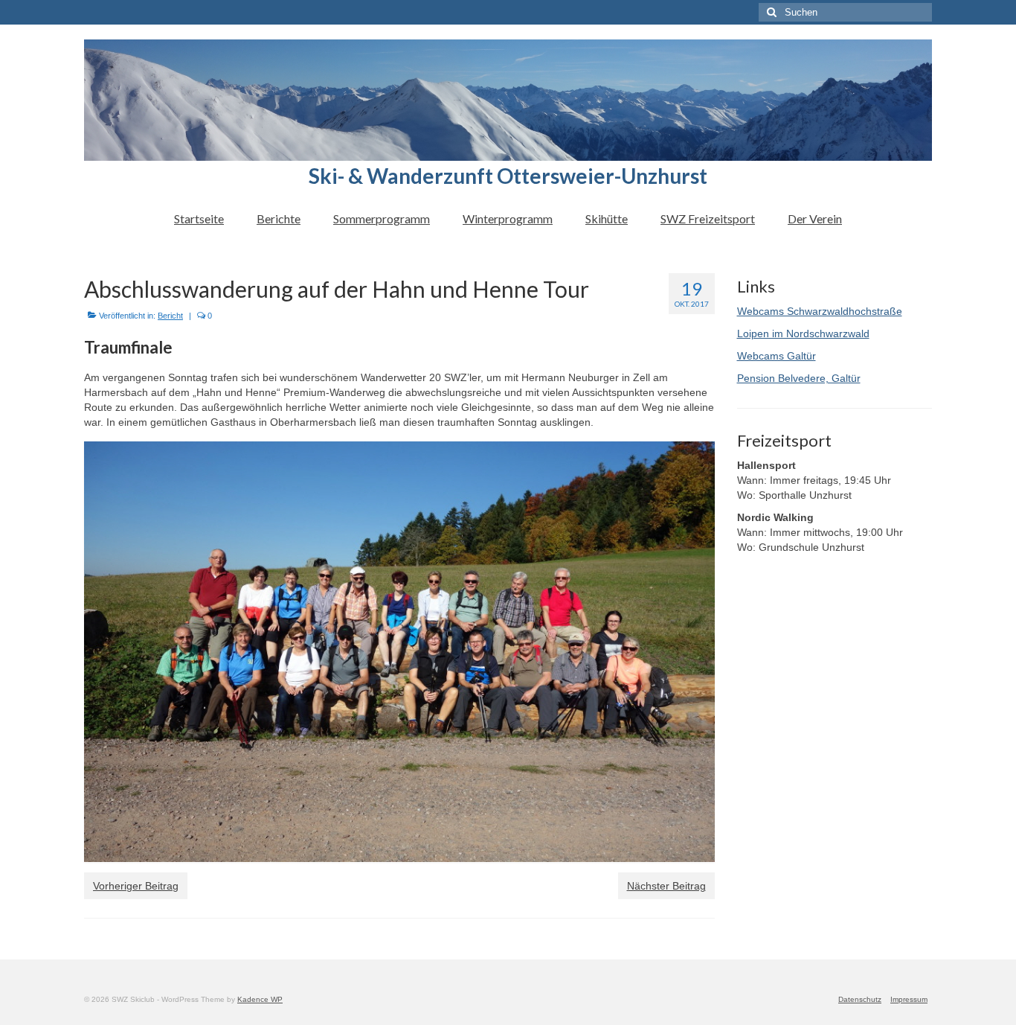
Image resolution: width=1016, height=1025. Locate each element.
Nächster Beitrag (666, 886)
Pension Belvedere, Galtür (799, 378)
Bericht (170, 315)
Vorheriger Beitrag (136, 886)
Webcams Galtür (776, 356)
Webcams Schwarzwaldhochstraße (819, 311)
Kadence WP (260, 999)
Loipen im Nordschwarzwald (803, 333)
